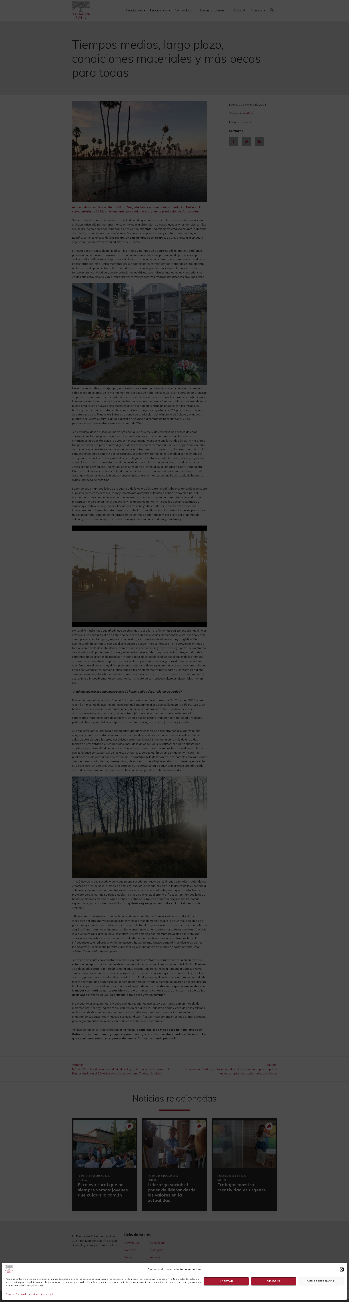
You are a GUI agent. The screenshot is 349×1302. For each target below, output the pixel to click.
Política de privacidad (27, 1294)
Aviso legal (47, 1294)
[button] (342, 1269)
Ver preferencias (320, 1281)
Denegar (273, 1281)
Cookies (9, 1294)
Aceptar (226, 1281)
